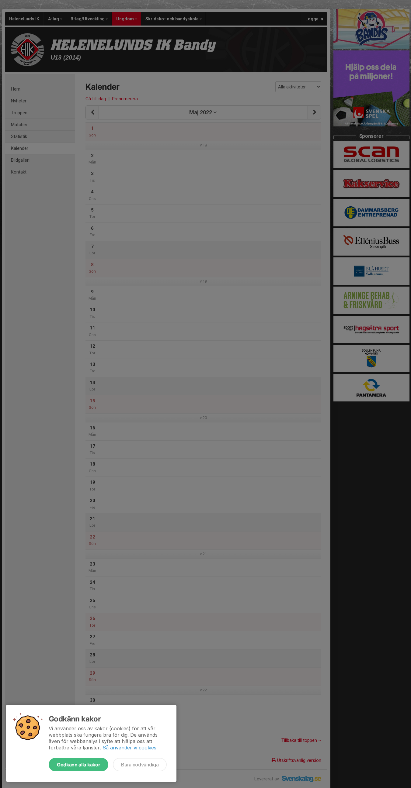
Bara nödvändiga (139, 765)
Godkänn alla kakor (78, 765)
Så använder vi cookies (129, 748)
